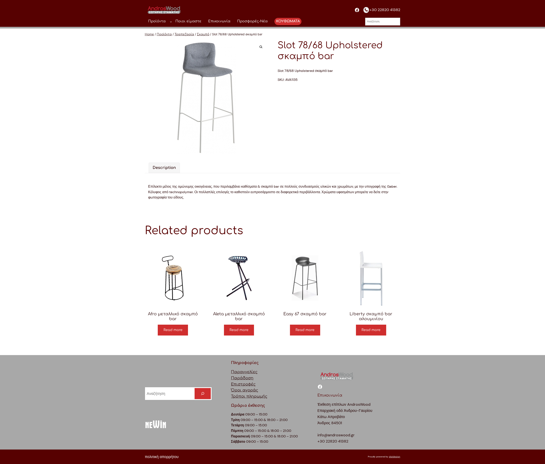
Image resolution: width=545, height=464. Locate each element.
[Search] (203, 393)
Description (164, 168)
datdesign (394, 456)
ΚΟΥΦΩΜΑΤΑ (288, 21)
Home (149, 34)
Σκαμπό (203, 34)
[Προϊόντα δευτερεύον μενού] (171, 21)
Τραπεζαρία (184, 34)
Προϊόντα (164, 34)
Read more (173, 330)
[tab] (164, 168)
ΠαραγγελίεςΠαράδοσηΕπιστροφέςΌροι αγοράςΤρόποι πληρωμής (249, 384)
